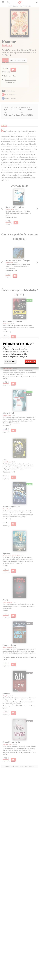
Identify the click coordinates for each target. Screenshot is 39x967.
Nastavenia (11, 361)
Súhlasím (31, 361)
